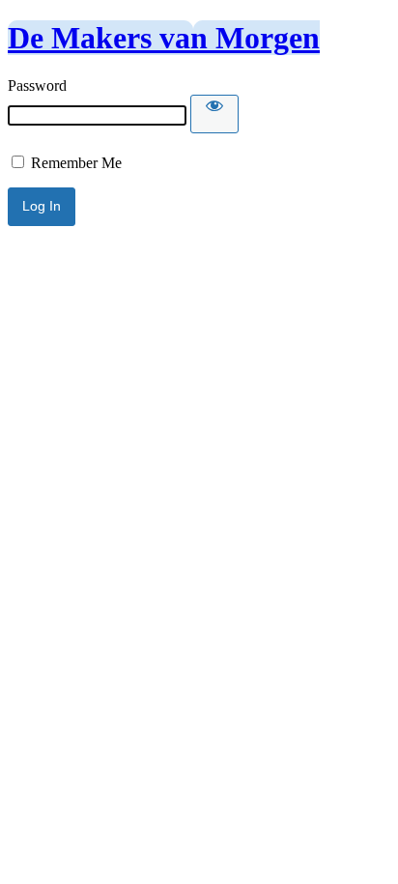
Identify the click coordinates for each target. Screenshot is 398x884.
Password (37, 85)
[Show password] (214, 114)
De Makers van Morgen (164, 37)
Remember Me (74, 163)
